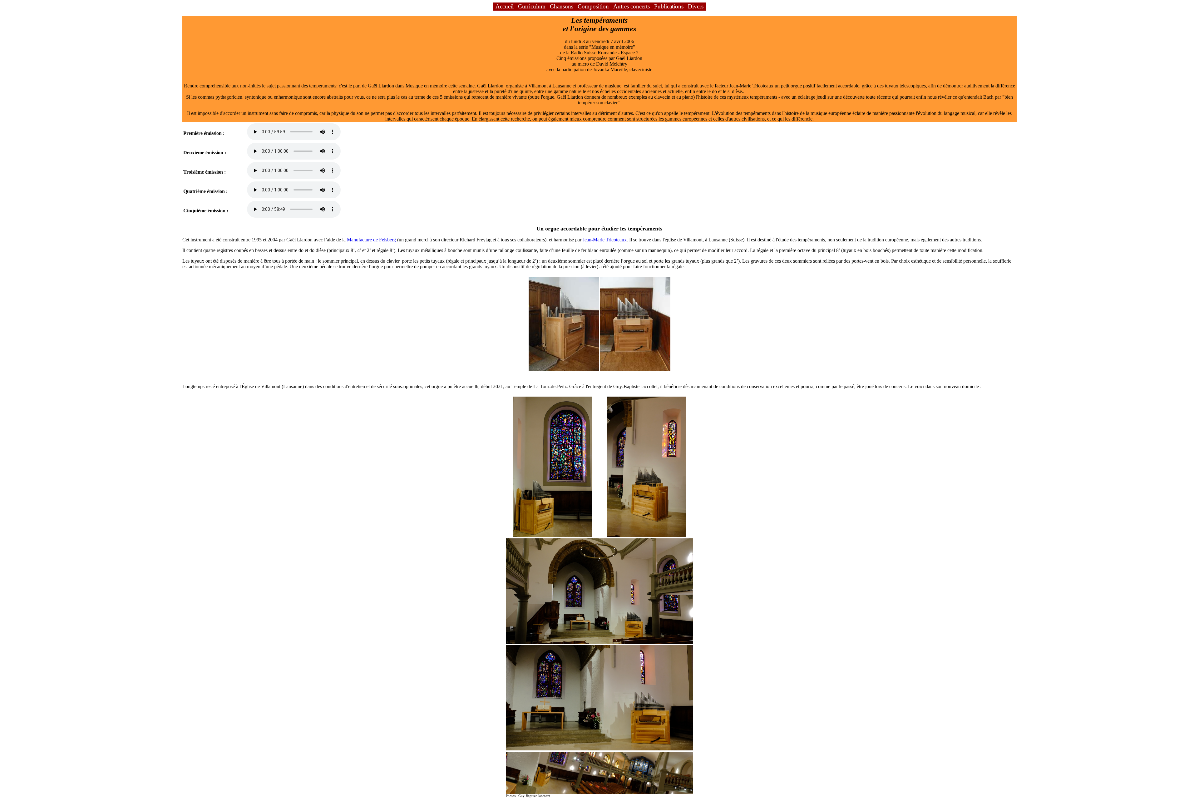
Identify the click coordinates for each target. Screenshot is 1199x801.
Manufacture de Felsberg (371, 239)
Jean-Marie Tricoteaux (605, 239)
